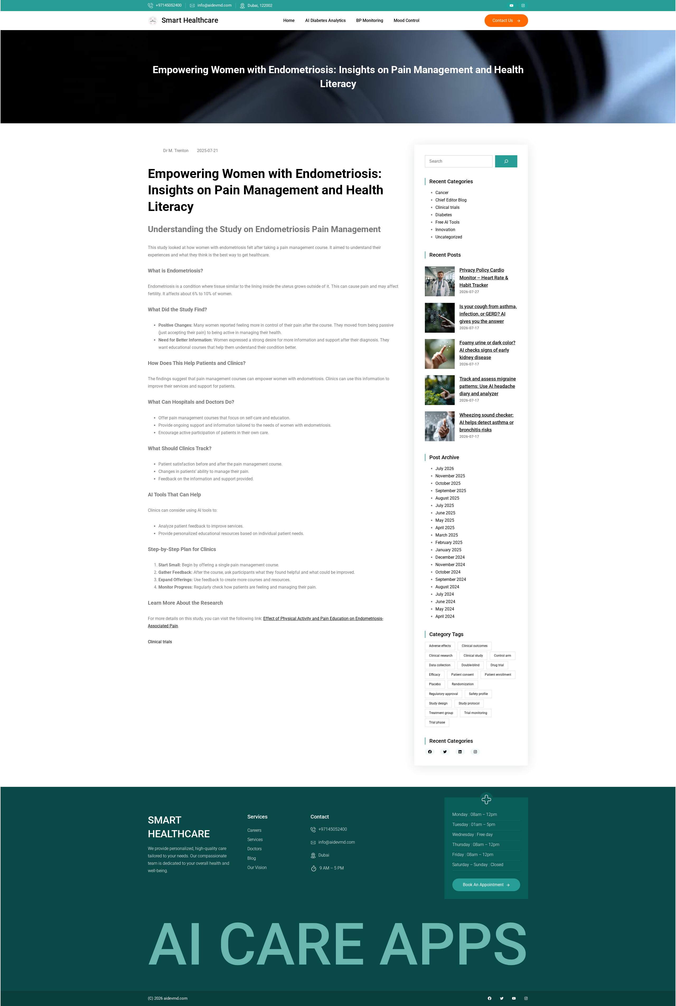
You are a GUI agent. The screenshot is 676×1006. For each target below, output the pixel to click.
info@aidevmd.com (215, 5)
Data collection (439, 665)
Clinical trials (160, 641)
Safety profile (478, 694)
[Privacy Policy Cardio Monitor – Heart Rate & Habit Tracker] (440, 282)
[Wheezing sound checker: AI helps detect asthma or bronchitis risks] (440, 427)
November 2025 (450, 475)
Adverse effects (440, 646)
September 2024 (450, 579)
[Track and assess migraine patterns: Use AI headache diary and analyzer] (440, 391)
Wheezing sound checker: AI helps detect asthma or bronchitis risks (486, 422)
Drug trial (497, 665)
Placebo (435, 684)
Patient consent (462, 674)
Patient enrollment (498, 674)
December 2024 (450, 557)
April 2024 (444, 616)
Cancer (441, 192)
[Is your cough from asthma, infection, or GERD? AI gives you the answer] (440, 319)
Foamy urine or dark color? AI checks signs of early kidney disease (487, 350)
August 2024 (447, 586)
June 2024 (445, 601)
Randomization (463, 684)
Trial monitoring (475, 713)
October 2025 (448, 483)
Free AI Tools (447, 222)
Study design (438, 703)
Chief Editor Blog (451, 200)
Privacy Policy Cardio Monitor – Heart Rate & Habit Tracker (483, 277)
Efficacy (434, 674)
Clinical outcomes (474, 646)
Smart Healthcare (190, 20)
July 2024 (444, 594)
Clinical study (473, 655)
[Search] (506, 161)
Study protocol (469, 703)
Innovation (445, 229)
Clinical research (441, 655)
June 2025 (445, 512)
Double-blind (471, 665)
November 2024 (450, 564)
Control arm (502, 655)
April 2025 (444, 527)
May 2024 (444, 609)
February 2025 (448, 542)
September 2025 (450, 490)
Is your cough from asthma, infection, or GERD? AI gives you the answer (488, 314)
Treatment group (441, 713)
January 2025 (448, 549)
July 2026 (444, 468)
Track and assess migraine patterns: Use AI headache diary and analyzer (487, 386)
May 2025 (444, 520)
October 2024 (448, 572)
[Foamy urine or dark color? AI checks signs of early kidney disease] (440, 355)
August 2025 (447, 498)
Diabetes (443, 214)
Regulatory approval (443, 694)
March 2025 (446, 535)
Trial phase (437, 722)
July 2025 (444, 505)
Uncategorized (448, 236)
